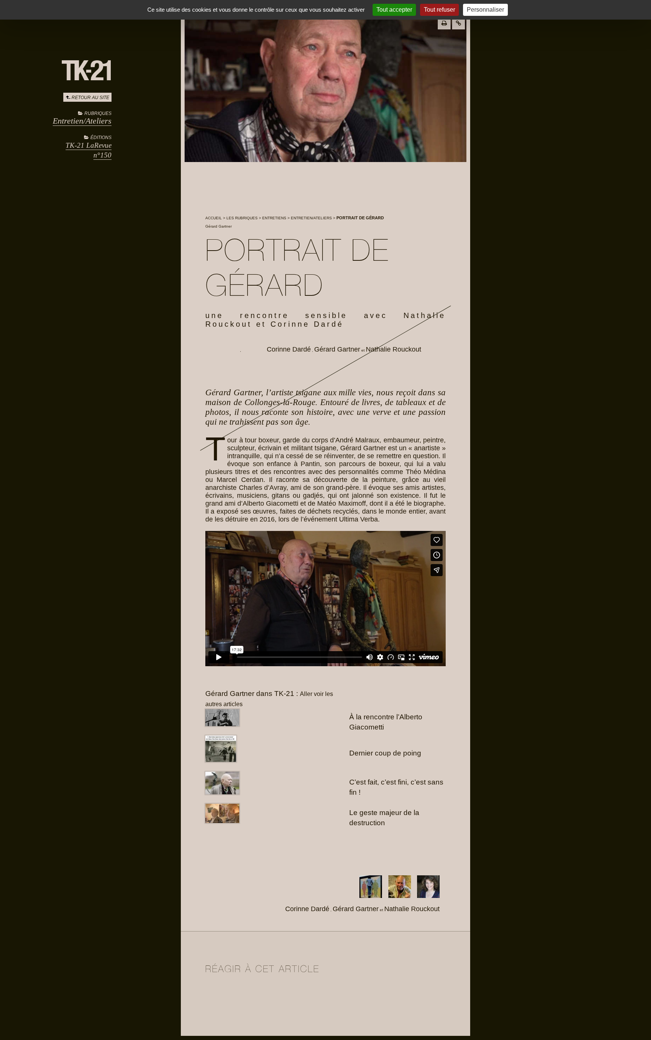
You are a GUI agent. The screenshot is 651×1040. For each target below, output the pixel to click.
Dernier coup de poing (385, 753)
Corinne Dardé (289, 349)
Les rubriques (242, 218)
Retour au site (90, 97)
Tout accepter (394, 9)
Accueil (213, 218)
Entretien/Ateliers (82, 120)
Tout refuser (439, 9)
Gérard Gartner (337, 349)
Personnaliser (485, 9)
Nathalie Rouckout (393, 349)
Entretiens (274, 218)
